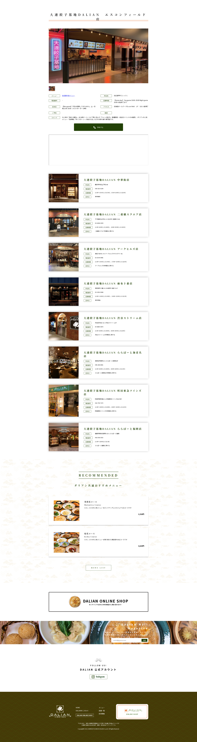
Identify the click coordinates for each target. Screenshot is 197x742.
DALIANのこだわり (82, 711)
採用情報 (102, 714)
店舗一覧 (102, 711)
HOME (78, 708)
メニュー (102, 708)
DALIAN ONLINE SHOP (85, 715)
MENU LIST (98, 568)
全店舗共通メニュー (68, 96)
